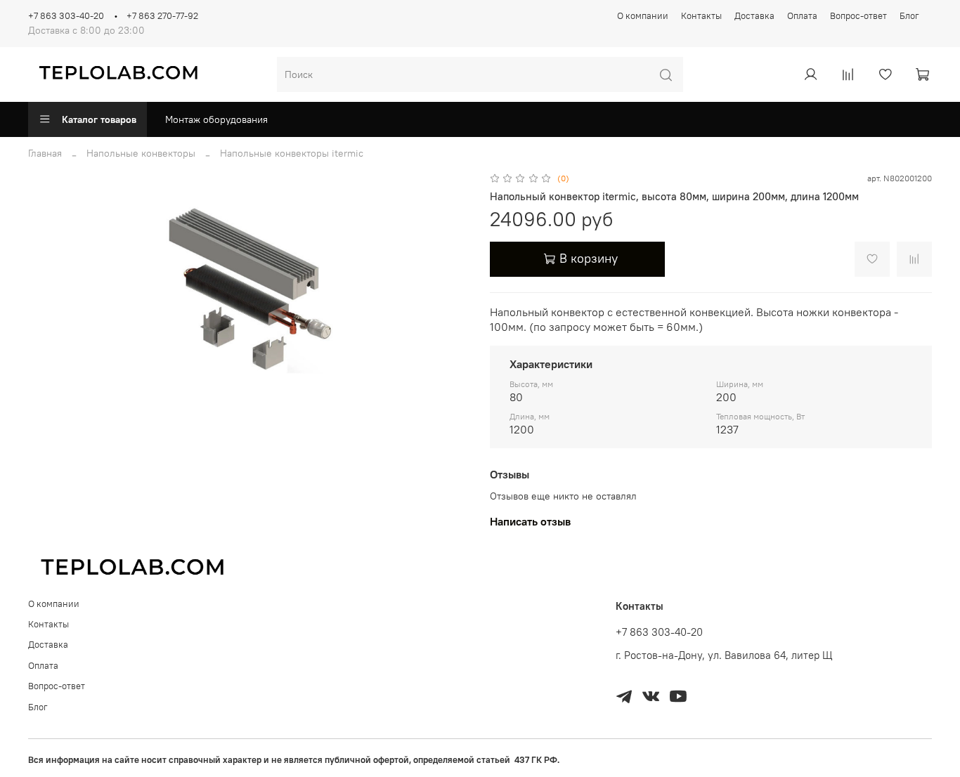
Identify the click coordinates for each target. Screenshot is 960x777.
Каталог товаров (99, 119)
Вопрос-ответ (858, 16)
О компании (642, 16)
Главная (45, 153)
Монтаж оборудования (216, 119)
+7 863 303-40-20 (66, 16)
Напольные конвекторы (140, 153)
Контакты (701, 16)
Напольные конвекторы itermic (291, 153)
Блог (909, 16)
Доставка (754, 16)
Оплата (802, 16)
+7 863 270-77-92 (162, 16)
